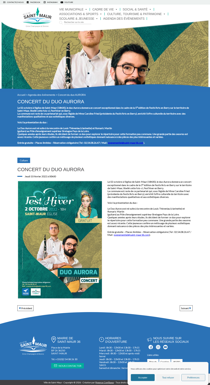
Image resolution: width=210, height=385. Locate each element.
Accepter (142, 377)
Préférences (193, 377)
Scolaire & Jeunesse (76, 18)
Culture (24, 160)
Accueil (21, 95)
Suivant (185, 308)
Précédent (26, 308)
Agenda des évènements (124, 18)
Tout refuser (168, 377)
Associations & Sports (78, 14)
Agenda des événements (41, 95)
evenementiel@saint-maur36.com (131, 234)
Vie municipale (71, 9)
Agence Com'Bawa (105, 382)
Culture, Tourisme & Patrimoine (134, 14)
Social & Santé (135, 9)
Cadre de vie (103, 9)
